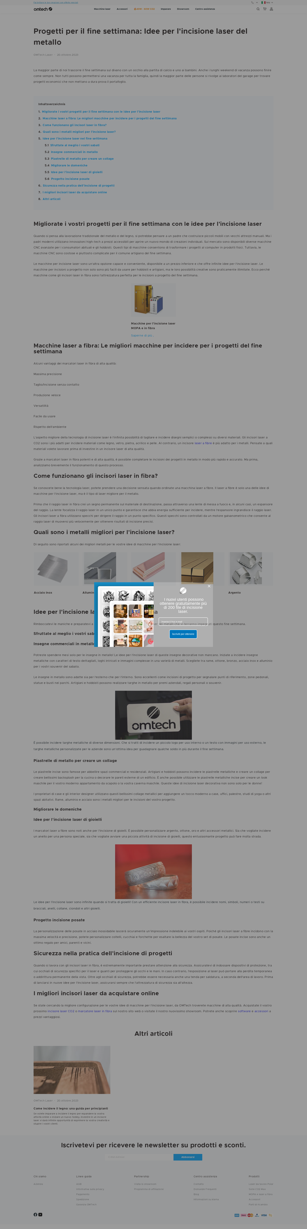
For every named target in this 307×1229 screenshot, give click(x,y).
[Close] (209, 586)
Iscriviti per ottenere (183, 634)
